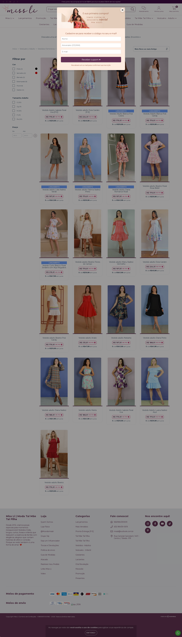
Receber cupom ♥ (91, 59)
